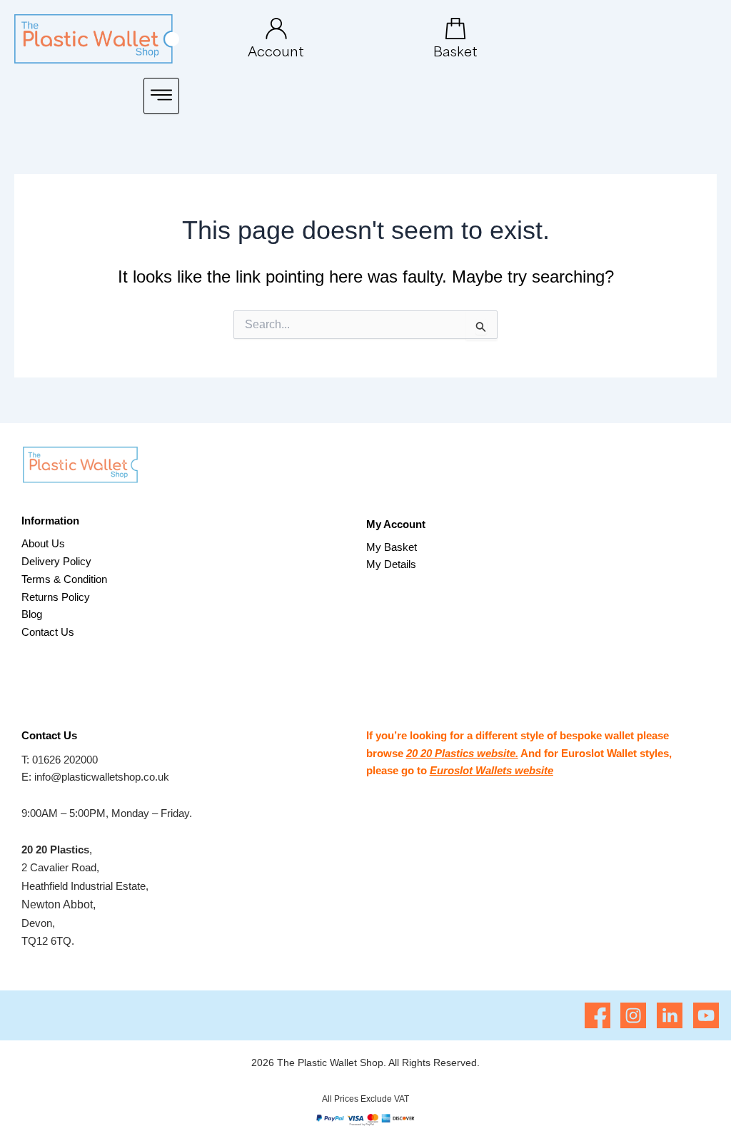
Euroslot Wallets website (491, 770)
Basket (455, 50)
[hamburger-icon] (161, 96)
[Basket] (455, 28)
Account (276, 50)
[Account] (276, 28)
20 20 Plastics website (460, 753)
